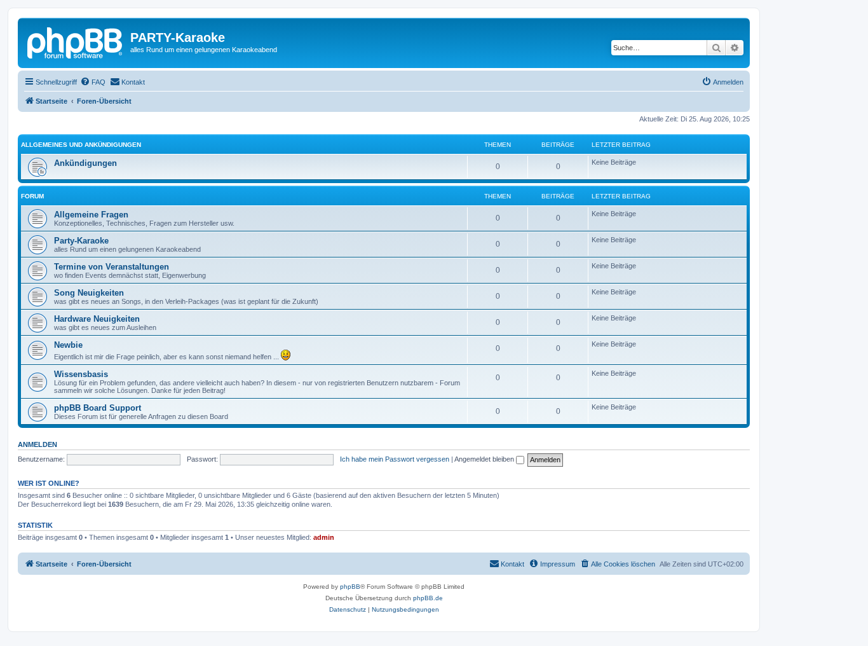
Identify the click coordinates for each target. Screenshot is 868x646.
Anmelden (37, 444)
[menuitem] (92, 82)
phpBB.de (428, 597)
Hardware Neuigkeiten (97, 319)
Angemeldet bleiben (485, 459)
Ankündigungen (85, 163)
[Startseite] (75, 41)
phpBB (350, 586)
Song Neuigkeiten (89, 293)
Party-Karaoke (81, 240)
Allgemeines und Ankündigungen (81, 144)
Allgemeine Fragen (91, 214)
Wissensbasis (81, 374)
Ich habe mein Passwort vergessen (394, 459)
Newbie (68, 345)
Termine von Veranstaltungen (111, 266)
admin (323, 537)
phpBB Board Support (97, 408)
